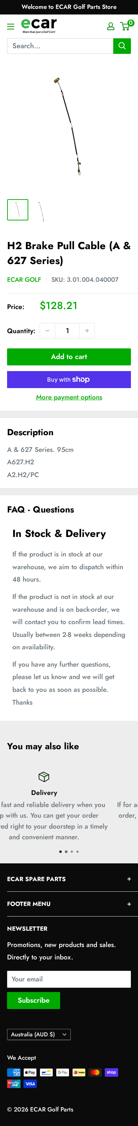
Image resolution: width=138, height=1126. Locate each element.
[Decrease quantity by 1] (47, 330)
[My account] (110, 26)
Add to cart (69, 357)
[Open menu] (10, 26)
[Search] (122, 46)
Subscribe (34, 1000)
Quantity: (21, 331)
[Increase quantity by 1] (87, 330)
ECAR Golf (24, 279)
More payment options (69, 397)
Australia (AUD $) (33, 1034)
